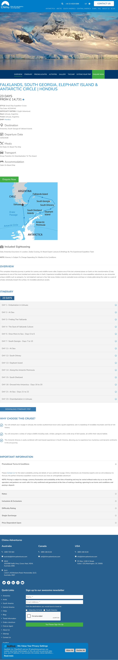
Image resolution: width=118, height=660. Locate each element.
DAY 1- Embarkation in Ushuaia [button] (15, 305)
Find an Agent (8, 626)
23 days (7, 298)
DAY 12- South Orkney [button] (11, 355)
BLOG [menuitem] (113, 9)
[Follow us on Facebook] (8, 582)
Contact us (104, 3)
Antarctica (6, 596)
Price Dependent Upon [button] (11, 523)
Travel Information (9, 618)
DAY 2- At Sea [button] (8, 312)
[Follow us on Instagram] (18, 582)
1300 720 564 (9, 552)
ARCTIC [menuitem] (59, 9)
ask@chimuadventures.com (50, 557)
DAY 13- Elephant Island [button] (12, 363)
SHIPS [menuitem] (94, 9)
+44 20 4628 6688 (72, 4)
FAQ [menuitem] (99, 9)
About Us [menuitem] (106, 9)
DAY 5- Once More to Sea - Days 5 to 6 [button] (18, 334)
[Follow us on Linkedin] (13, 582)
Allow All (69, 650)
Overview (18, 74)
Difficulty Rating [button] (9, 508)
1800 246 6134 (46, 552)
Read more (8, 655)
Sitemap (6, 634)
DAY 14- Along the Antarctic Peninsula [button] (18, 370)
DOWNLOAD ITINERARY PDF (18, 409)
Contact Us (11, 473)
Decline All (81, 650)
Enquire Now (98, 74)
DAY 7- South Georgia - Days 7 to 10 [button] (17, 341)
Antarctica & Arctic (35, 610)
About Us (6, 630)
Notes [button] (4, 494)
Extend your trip (84, 74)
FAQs (5, 611)
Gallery (62, 74)
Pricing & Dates (40, 74)
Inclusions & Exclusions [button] (12, 501)
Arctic (5, 599)
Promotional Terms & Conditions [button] (15, 464)
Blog (4, 615)
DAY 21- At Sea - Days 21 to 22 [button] (15, 392)
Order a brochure (9, 622)
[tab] (59, 305)
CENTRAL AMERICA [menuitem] (84, 9)
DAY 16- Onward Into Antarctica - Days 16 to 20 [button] (22, 384)
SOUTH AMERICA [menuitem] (69, 9)
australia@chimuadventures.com (15, 557)
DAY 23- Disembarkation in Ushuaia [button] (17, 399)
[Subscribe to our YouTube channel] (22, 582)
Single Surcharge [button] (9, 515)
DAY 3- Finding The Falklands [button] (14, 319)
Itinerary (28, 74)
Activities (53, 74)
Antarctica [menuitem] (50, 9)
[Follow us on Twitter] (4, 582)
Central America (8, 607)
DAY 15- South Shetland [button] (12, 377)
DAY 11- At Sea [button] (8, 348)
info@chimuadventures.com (87, 557)
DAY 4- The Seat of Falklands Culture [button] (17, 326)
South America (8, 603)
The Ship (71, 74)
